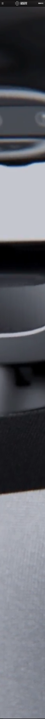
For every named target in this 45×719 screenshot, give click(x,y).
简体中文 (40, 3)
